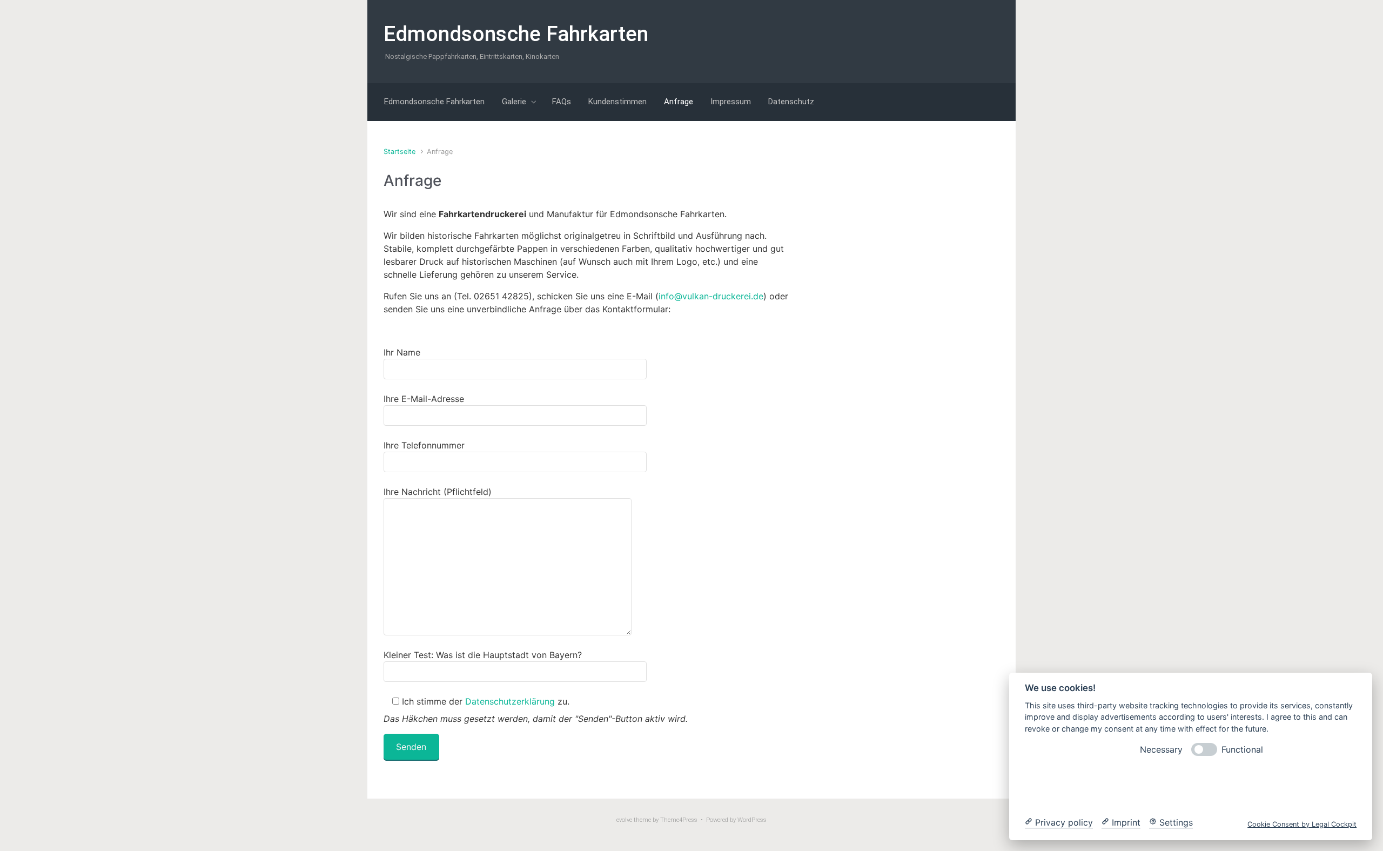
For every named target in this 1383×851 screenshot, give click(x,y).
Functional (1242, 749)
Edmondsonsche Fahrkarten (516, 34)
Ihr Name (402, 352)
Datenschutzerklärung (510, 701)
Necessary (1161, 749)
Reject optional (1105, 785)
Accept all (1276, 785)
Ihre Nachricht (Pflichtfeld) (438, 491)
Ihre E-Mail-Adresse (424, 398)
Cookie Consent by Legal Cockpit (1302, 824)
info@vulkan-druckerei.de (711, 296)
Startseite (399, 152)
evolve (624, 819)
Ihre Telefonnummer (424, 445)
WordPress (752, 819)
